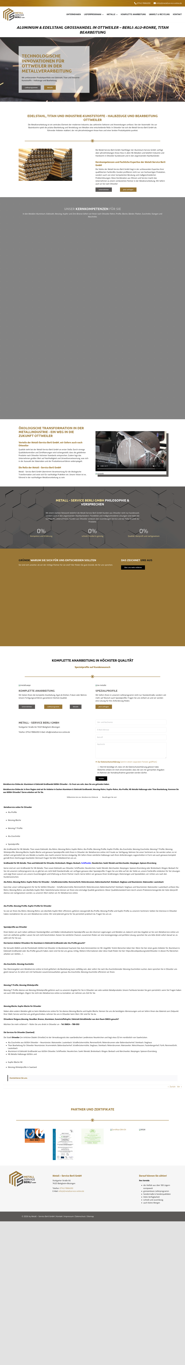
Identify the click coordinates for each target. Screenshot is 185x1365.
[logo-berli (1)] (14, 9)
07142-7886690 (66, 1188)
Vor (178, 1086)
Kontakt (59, 1216)
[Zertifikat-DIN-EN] (118, 1129)
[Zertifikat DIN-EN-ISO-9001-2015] (64, 1129)
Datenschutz (80, 1216)
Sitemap (90, 1216)
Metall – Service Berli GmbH (43, 1216)
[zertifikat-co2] (92, 1129)
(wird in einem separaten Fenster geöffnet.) (127, 762)
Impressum (69, 1216)
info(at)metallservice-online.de (71, 1191)
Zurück (172, 1086)
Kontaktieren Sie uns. (19, 1078)
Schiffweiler (86, 863)
